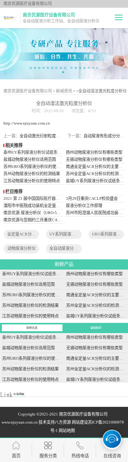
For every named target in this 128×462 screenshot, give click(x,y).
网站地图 (67, 430)
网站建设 (80, 422)
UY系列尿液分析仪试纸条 (72, 234)
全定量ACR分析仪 (23, 234)
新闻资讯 (64, 91)
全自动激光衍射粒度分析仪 (44, 136)
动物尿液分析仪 (21, 248)
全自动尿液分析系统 (67, 248)
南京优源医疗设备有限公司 (27, 91)
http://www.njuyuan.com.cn (26, 123)
